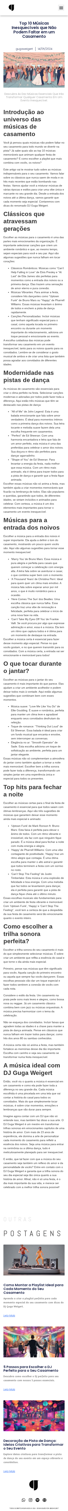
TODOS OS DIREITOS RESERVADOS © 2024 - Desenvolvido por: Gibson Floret (34, 1508)
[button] (61, 8)
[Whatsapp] (24, 1500)
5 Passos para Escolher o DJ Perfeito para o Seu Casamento (30, 1368)
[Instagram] (30, 1500)
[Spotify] (37, 1500)
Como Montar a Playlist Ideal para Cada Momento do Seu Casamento (33, 1289)
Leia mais (9, 1315)
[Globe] (44, 1500)
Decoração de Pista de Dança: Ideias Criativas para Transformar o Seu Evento (33, 1444)
